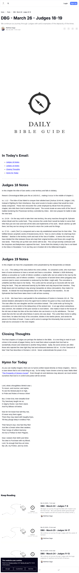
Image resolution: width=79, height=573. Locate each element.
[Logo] (3, 3)
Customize (19, 569)
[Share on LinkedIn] (76, 28)
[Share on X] (68, 28)
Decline (30, 569)
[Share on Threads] (72, 28)
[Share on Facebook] (64, 28)
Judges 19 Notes (12, 166)
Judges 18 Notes (12, 162)
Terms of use (25, 563)
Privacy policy (13, 563)
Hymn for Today (12, 173)
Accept (8, 569)
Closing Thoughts (13, 169)
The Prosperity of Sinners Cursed (15, 373)
